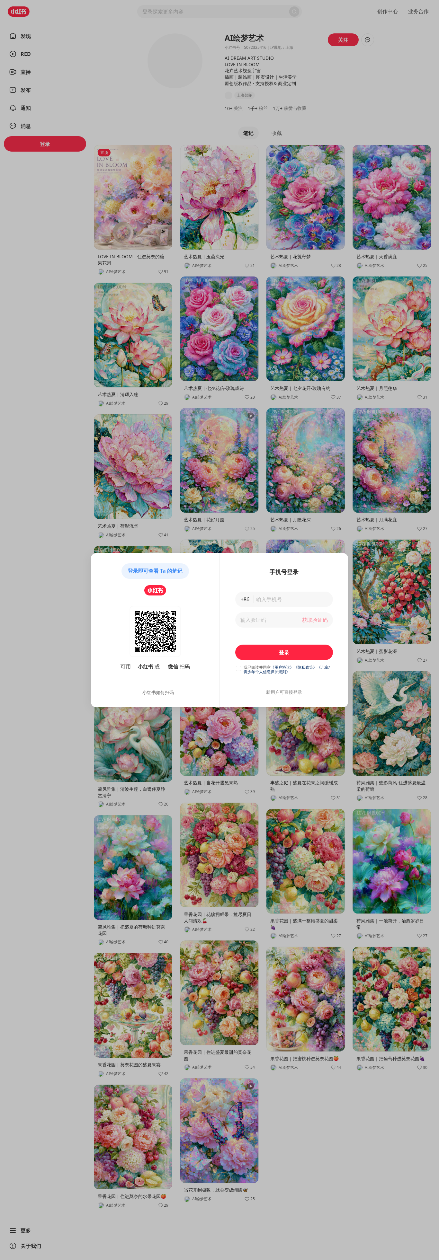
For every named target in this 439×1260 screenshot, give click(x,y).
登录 (284, 652)
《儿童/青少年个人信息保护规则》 (287, 669)
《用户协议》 (282, 667)
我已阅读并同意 (257, 667)
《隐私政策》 (305, 667)
